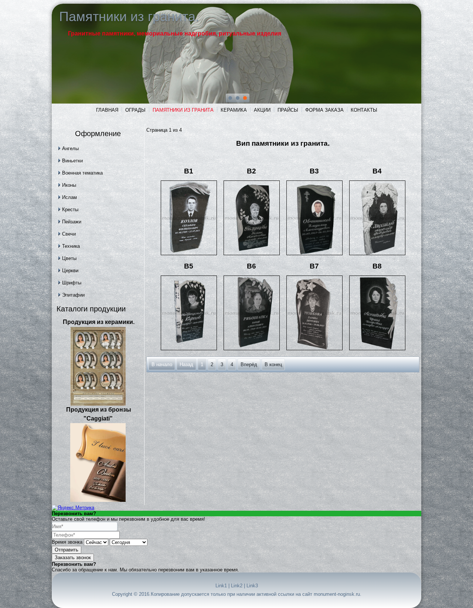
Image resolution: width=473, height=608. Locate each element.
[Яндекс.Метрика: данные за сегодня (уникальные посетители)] (73, 508)
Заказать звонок (73, 557)
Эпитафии (73, 295)
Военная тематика (82, 173)
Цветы (69, 258)
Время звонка (67, 542)
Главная (107, 110)
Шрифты (71, 283)
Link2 (236, 585)
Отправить (66, 550)
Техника (71, 246)
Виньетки (72, 160)
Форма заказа (324, 110)
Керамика (234, 110)
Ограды (135, 110)
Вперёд (249, 364)
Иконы (69, 185)
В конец (273, 364)
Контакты (364, 110)
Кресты (70, 209)
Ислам (69, 197)
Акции (262, 110)
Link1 (221, 585)
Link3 (252, 585)
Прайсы (288, 110)
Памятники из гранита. (129, 16)
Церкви (70, 270)
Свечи (69, 234)
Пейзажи (71, 221)
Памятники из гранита (183, 110)
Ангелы (70, 148)
